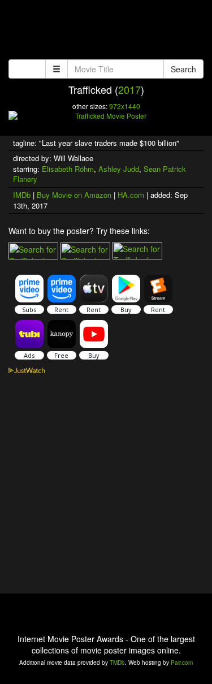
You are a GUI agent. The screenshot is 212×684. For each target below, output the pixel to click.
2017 (129, 89)
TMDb (117, 662)
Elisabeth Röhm (68, 168)
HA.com (131, 194)
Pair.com (182, 662)
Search (183, 69)
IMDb (22, 194)
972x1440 (124, 106)
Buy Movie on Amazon (74, 194)
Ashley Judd (118, 168)
